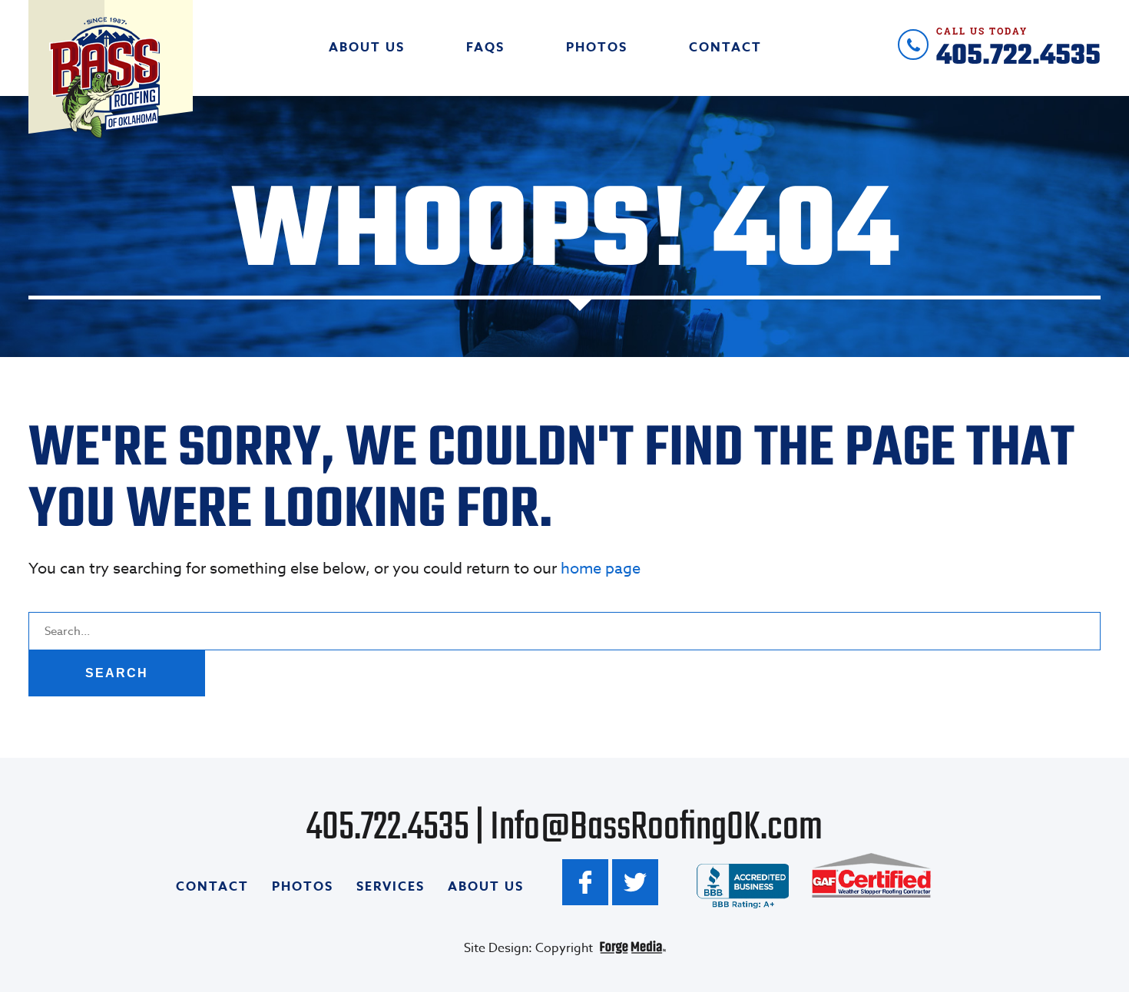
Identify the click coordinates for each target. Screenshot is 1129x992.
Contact (725, 47)
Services (390, 887)
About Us (367, 47)
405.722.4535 (1018, 46)
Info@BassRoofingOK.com (656, 827)
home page (601, 568)
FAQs (485, 47)
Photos (596, 47)
